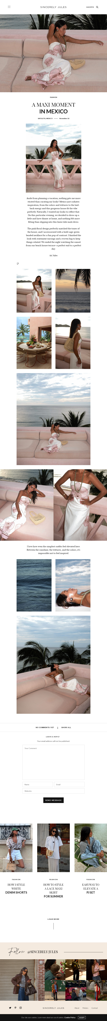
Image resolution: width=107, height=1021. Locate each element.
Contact (94, 1008)
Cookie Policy (69, 1017)
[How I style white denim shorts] (16, 847)
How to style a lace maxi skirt (53, 890)
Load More (53, 919)
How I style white (16, 888)
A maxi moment (53, 108)
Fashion (53, 97)
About (77, 1008)
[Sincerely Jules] (53, 7)
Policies (85, 1008)
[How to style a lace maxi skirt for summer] (53, 847)
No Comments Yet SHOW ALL (53, 727)
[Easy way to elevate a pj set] (91, 847)
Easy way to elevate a (90, 888)
